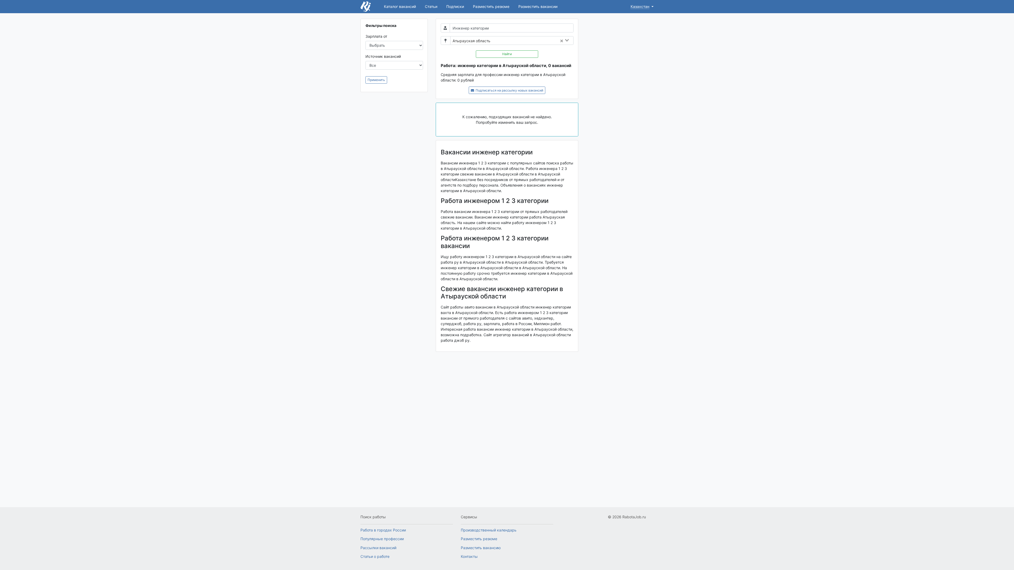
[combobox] (533, 41)
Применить (376, 80)
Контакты (469, 556)
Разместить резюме (491, 6)
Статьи (431, 6)
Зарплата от (376, 36)
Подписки (455, 6)
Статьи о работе (374, 556)
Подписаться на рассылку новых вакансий (509, 90)
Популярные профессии (382, 538)
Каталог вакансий (400, 6)
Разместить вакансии (537, 6)
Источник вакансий (383, 56)
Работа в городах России (383, 530)
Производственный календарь (489, 530)
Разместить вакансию (481, 547)
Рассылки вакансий (378, 547)
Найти (507, 54)
